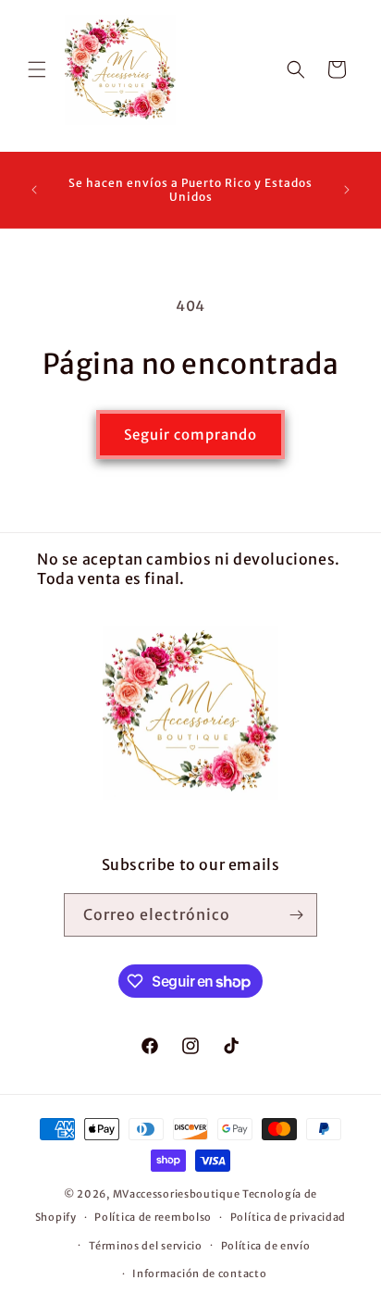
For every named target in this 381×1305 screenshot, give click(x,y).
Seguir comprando (190, 434)
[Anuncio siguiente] (346, 189)
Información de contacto (199, 1273)
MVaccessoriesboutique (176, 1193)
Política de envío (266, 1245)
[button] (37, 69)
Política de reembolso (153, 1217)
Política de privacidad (288, 1217)
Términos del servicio (146, 1245)
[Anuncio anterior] (34, 189)
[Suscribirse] (296, 915)
